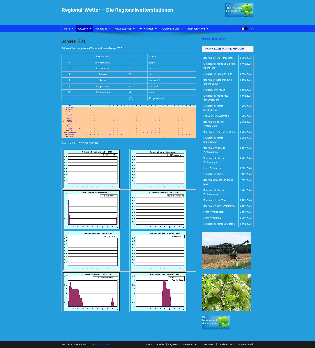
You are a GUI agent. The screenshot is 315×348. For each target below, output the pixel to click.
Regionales (101, 28)
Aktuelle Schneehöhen (213, 39)
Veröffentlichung (170, 28)
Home (67, 28)
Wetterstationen (123, 28)
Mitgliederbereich (196, 28)
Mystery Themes (102, 344)
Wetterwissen (146, 28)
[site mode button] (244, 28)
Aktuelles (83, 28)
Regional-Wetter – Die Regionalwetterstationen (117, 10)
